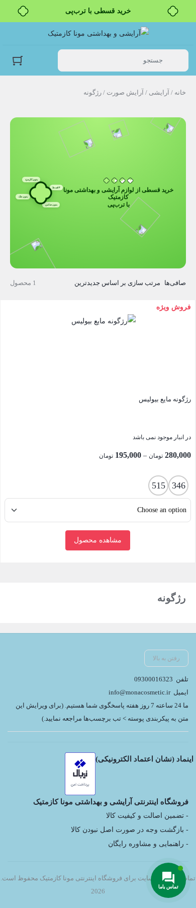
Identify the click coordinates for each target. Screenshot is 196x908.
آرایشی (159, 92)
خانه (180, 92)
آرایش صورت (125, 92)
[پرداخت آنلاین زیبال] (80, 773)
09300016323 (153, 679)
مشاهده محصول (98, 540)
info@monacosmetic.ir (139, 692)
